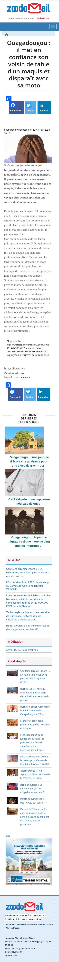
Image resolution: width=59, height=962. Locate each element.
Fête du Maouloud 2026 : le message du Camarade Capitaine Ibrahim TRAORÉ (27, 586)
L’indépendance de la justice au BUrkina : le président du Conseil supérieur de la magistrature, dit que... (32, 742)
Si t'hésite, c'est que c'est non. (22, 650)
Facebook (15, 110)
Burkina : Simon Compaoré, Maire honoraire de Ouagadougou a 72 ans (35, 711)
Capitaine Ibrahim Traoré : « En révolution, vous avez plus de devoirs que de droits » (28, 572)
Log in (7, 377)
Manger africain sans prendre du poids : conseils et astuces (35, 725)
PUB (8, 837)
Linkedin (44, 110)
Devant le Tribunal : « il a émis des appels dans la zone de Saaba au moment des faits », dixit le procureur (34, 817)
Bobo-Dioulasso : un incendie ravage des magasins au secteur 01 (33, 789)
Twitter (30, 110)
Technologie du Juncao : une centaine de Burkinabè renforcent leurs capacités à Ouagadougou (27, 616)
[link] (24, 351)
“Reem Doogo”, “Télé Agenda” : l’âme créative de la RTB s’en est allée (35, 775)
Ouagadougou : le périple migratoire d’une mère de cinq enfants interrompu (29, 541)
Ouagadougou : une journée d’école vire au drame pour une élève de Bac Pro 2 (29, 461)
